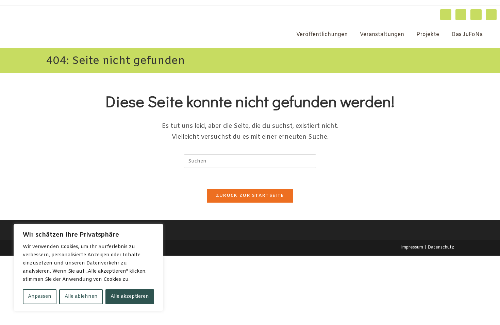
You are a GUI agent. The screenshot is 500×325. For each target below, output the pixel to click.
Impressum (412, 247)
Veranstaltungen (382, 34)
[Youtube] (460, 14)
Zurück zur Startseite (250, 196)
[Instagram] (445, 14)
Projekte (427, 34)
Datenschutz (441, 247)
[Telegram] (491, 14)
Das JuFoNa (467, 34)
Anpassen (39, 296)
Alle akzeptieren (130, 296)
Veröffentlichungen (322, 34)
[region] (88, 267)
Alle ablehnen (81, 296)
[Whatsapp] (475, 14)
